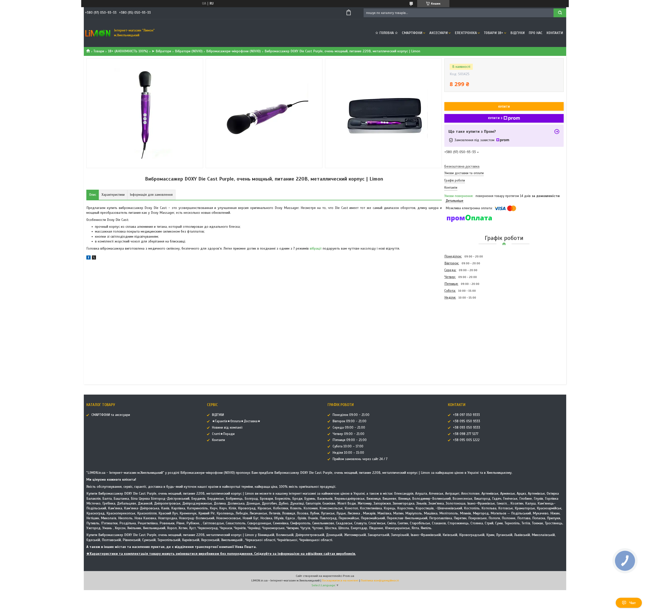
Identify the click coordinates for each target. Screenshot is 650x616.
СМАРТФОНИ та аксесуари (110, 415)
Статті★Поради (223, 434)
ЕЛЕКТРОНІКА (466, 33)
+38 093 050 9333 (466, 428)
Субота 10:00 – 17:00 (348, 446)
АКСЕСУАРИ (438, 33)
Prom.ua (348, 576)
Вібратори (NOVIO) (189, 51)
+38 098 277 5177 (465, 434)
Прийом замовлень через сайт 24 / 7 (360, 459)
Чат (632, 603)
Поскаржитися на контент (340, 580)
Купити (504, 106)
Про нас (535, 33)
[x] (94, 258)
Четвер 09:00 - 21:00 (348, 434)
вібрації (316, 248)
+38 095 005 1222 (466, 440)
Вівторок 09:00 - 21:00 (349, 421)
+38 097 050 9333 (466, 415)
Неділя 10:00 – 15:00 (348, 453)
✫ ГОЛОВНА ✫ (386, 33)
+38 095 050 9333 (466, 421)
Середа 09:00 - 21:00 (349, 428)
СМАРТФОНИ (412, 33)
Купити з (495, 118)
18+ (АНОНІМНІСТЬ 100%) (128, 51)
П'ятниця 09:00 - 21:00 (350, 440)
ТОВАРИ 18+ (493, 33)
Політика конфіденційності (380, 580)
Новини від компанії (227, 428)
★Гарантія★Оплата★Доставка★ (236, 421)
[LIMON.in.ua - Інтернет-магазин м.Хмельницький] (97, 33)
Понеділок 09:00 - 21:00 (351, 415)
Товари (98, 51)
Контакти (554, 33)
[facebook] (88, 258)
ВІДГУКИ (517, 33)
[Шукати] (560, 12)
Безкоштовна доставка (461, 166)
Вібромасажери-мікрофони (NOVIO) (233, 51)
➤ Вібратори (161, 51)
